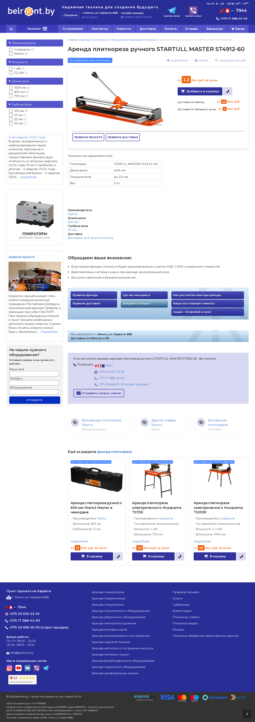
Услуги (178, 598)
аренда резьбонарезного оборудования (123, 660)
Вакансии (214, 29)
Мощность (19, 62)
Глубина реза (22, 104)
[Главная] (31, 16)
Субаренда (181, 604)
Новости (123, 29)
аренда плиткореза (144, 39)
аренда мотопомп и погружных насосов (122, 648)
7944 (241, 10)
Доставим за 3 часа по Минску (90, 238)
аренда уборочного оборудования (118, 617)
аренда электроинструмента (114, 623)
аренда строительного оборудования (104, 39)
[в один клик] (227, 91)
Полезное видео (185, 623)
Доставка (148, 29)
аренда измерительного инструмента (120, 636)
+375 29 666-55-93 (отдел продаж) (123, 384)
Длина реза (20, 81)
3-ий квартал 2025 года (26, 137)
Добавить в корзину (202, 91)
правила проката (88, 137)
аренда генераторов (108, 592)
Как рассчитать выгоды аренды (197, 295)
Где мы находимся (136, 295)
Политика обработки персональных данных (206, 636)
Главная (73, 39)
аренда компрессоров (109, 629)
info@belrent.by (21, 653)
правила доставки (123, 137)
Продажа (71, 15)
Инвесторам (182, 611)
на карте (91, 17)
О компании (73, 29)
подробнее (79, 541)
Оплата (170, 29)
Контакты (100, 29)
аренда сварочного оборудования (118, 667)
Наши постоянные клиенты (194, 303)
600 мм (73, 222)
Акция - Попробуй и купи (192, 312)
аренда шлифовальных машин (115, 673)
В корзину (94, 556)
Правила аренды (85, 295)
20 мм (72, 230)
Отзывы (191, 29)
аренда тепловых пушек (110, 654)
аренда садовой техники (111, 642)
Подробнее (48, 332)
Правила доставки (86, 303)
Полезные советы (186, 617)
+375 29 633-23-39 (110, 372)
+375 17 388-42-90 (233, 18)
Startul (72, 214)
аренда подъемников (108, 598)
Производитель (24, 43)
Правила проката (186, 592)
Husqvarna (166, 518)
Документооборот (137, 303)
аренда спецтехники (108, 604)
